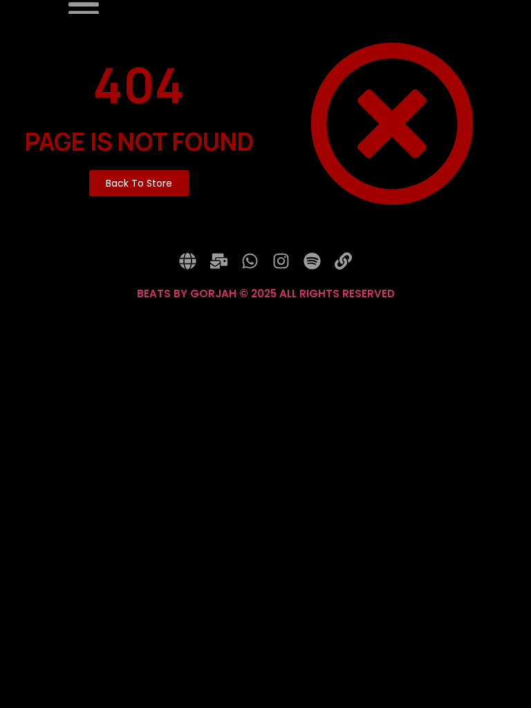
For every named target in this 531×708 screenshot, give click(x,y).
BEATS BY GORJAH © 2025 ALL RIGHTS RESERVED (266, 293)
